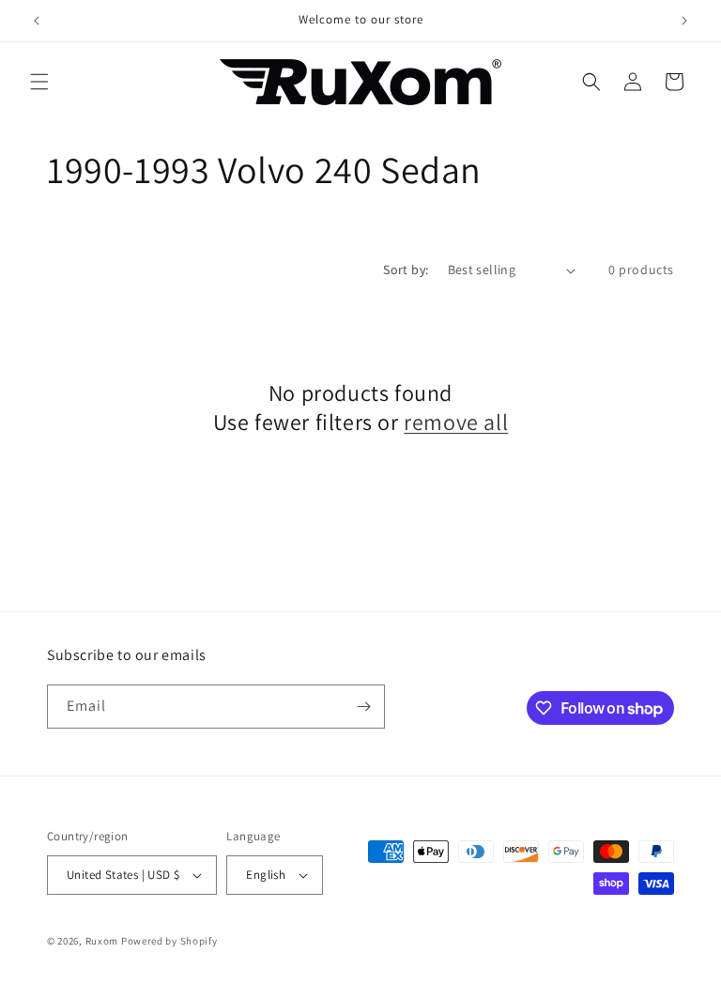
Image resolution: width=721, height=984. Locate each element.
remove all (456, 422)
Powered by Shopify (169, 940)
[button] (39, 81)
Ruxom (102, 940)
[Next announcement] (684, 20)
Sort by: (405, 269)
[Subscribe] (363, 706)
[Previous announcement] (36, 20)
